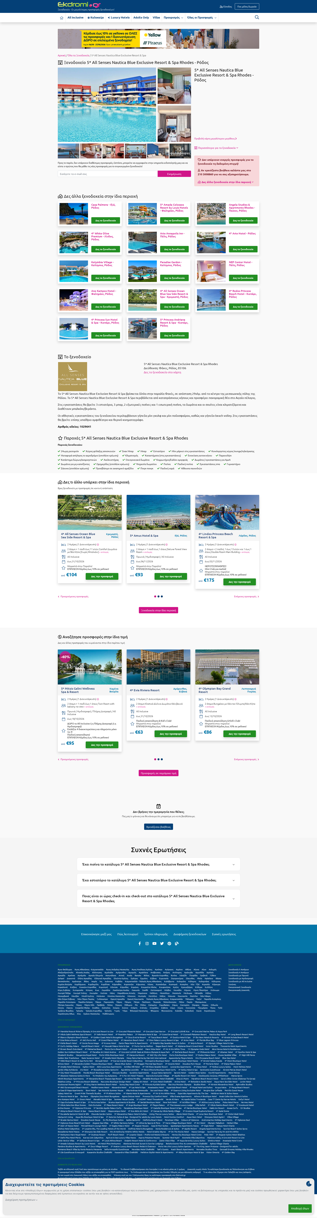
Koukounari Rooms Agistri (69, 1084)
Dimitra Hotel (214, 1140)
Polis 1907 (208, 1134)
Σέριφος (195, 1005)
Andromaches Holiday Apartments (217, 1120)
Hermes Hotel (247, 1102)
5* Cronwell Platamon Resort (194, 1034)
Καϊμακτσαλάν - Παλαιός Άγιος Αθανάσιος (143, 981)
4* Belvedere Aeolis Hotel (200, 1081)
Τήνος (212, 1007)
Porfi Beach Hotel (116, 1134)
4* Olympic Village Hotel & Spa (219, 1043)
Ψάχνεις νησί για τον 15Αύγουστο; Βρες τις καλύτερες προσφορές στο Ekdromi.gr (150, 1175)
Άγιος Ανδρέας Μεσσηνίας (117, 969)
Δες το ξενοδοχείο (105, 220)
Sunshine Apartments (139, 1072)
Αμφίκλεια (143, 972)
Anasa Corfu (232, 1108)
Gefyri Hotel (243, 1099)
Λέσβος (167, 990)
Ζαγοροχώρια (177, 978)
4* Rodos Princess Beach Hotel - (243, 293)
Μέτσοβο (199, 993)
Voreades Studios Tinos (206, 1149)
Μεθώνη (153, 993)
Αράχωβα (188, 972)
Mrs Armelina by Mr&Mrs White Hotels (127, 1131)
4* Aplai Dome (222, 1111)
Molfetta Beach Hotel (152, 1120)
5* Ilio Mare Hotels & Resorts (206, 1037)
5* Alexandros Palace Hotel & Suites (130, 1114)
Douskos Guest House (90, 1120)
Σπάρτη (134, 1007)
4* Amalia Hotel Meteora (69, 1066)
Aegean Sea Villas (100, 1123)
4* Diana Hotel (200, 1066)
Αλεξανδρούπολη (65, 972)
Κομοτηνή (103, 987)
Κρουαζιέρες (187, 987)
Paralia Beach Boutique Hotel (96, 1072)
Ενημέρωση (174, 173)
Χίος (79, 1013)
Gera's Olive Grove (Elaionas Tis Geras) (238, 1078)
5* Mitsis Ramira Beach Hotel (221, 1105)
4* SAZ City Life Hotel (157, 1055)
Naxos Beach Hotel (97, 1111)
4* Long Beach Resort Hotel (240, 1034)
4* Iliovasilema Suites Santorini (104, 1069)
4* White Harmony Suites (122, 1123)
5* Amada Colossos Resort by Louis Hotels (76, 1143)
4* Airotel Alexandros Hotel (220, 1084)
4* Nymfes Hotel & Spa (245, 1052)
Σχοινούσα (190, 1007)
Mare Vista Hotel (152, 1049)
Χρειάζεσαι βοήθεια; (158, 826)
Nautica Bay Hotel (217, 1034)
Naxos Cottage (198, 1131)
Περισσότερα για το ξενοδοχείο (216, 147)
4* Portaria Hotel (211, 1063)
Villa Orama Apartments (181, 1096)
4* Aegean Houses (140, 1125)
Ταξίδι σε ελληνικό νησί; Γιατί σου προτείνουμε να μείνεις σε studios (88, 1169)
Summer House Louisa (124, 1099)
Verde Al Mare (172, 1099)
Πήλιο (181, 1002)
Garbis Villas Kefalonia (68, 1069)
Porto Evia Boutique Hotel (181, 1055)
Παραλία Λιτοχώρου (67, 1002)
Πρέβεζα (101, 1005)
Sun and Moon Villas (159, 1090)
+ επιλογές (103, 552)
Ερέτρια (134, 978)
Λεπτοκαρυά (156, 990)
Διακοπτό (71, 978)
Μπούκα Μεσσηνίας (116, 996)
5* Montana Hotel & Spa (146, 1034)
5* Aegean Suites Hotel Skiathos (230, 1134)
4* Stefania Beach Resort (183, 1052)
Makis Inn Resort (217, 1108)
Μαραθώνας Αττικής (126, 993)
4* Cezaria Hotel (172, 1063)
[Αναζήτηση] (257, 17)
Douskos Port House (192, 1063)
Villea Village (233, 1117)
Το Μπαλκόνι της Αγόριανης (105, 1075)
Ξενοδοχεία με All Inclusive (240, 981)
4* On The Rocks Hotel (178, 1131)
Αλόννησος (97, 972)
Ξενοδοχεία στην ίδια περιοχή (158, 610)
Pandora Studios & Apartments (71, 1146)
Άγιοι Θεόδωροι (65, 969)
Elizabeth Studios (65, 1055)
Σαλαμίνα (152, 1005)
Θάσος (218, 978)
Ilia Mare (84, 1096)
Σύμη (172, 1007)
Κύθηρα (198, 987)
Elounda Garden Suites (101, 1114)
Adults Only (141, 17)
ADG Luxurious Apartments (109, 1066)
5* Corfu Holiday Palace (68, 1046)
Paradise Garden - (171, 263)
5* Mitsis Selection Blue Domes (72, 1105)
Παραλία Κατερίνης (212, 999)
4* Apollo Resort (189, 1128)
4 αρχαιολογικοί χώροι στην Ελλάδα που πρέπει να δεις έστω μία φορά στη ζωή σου (95, 1178)
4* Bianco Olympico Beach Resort (73, 1037)
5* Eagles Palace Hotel (119, 1125)
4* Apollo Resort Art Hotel (184, 1075)
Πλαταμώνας (200, 1002)
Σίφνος (70, 1007)
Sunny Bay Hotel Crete (130, 1084)
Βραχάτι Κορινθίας (160, 975)
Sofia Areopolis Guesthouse (116, 1149)
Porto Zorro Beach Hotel (116, 1049)
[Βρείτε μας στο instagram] (147, 943)
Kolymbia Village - (102, 263)
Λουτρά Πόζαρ (64, 993)
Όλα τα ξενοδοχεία (66, 1158)
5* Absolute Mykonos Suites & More (74, 1075)
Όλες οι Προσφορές (200, 17)
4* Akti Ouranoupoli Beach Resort (73, 1087)
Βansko (138, 975)
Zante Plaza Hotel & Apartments (133, 1043)
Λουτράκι (93, 993)
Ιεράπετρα (76, 981)
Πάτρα (136, 1002)
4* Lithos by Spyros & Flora (148, 1123)
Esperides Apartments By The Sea (193, 1093)
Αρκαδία (61, 975)
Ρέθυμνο (128, 1005)
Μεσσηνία (176, 993)
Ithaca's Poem (182, 1078)
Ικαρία (94, 981)
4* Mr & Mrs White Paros (164, 1093)
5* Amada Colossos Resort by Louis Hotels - (174, 207)
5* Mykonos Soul (242, 1120)
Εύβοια (153, 978)
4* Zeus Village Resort (98, 1146)
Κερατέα (206, 984)
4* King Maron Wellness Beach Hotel (100, 1084)
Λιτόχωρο (215, 990)
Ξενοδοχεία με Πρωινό (238, 975)
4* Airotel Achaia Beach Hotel (235, 1037)
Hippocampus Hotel (117, 1111)
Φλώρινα (155, 1010)
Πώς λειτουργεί (127, 934)
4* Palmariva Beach (93, 1049)
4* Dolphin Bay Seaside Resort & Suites (167, 1043)
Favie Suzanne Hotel (91, 1058)
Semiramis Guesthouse (210, 1069)
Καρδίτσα (105, 984)
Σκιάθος (95, 1007)
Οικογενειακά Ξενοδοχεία (239, 987)
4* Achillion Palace (188, 1102)
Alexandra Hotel (119, 1087)
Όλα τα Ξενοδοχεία (78, 55)
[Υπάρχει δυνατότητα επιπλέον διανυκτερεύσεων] (98, 544)
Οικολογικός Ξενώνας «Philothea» (213, 1075)
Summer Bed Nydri (170, 1137)
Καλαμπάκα (204, 981)
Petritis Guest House (234, 1090)
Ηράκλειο (209, 978)
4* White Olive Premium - (102, 236)
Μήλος (208, 993)
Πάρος (119, 1002)
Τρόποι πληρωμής (156, 934)
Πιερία (189, 1002)
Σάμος (175, 1005)
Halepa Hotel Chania (225, 1125)
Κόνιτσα (114, 987)
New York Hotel (170, 1102)
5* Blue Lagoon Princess (227, 1040)
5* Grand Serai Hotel (168, 1034)
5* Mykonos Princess (81, 1108)
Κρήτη (176, 987)
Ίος (101, 981)
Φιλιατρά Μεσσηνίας (139, 1010)
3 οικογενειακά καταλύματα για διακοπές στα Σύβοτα (158, 1178)
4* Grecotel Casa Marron (154, 1031)
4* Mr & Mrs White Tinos (174, 1049)
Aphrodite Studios (244, 1084)
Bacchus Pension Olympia (179, 1084)
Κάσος (150, 984)
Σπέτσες (143, 1007)
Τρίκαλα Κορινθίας (94, 1010)
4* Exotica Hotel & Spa (180, 1037)
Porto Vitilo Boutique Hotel (111, 1055)
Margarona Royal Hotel (86, 1055)
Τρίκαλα (79, 1010)
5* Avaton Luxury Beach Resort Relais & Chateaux (133, 1146)
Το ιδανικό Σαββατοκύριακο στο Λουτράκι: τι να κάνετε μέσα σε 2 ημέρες (153, 1169)
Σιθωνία (214, 1005)
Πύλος (110, 1005)
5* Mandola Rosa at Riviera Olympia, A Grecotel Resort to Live (86, 1031)
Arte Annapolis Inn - (172, 235)
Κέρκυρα (216, 984)
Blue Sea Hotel (229, 1058)
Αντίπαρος (177, 972)
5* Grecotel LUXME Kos (178, 1031)
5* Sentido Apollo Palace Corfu (107, 1108)
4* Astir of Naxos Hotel (68, 1125)
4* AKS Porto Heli (88, 1040)
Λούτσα (103, 993)
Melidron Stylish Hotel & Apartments (157, 1152)
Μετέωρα (188, 993)
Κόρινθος (124, 987)
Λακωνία (136, 990)
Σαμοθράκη (164, 1005)
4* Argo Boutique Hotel (136, 1105)
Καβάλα (118, 981)
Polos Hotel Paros (230, 1102)
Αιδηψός (212, 969)
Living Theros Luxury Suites (161, 1114)
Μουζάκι (75, 996)
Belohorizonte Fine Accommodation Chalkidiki (186, 1143)
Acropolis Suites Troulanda (193, 1099)
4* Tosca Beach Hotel (158, 1037)
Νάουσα (171, 996)
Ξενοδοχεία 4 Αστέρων (238, 972)
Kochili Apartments (217, 1072)
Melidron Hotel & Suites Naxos (224, 1093)
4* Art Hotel (199, 1123)
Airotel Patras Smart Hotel (235, 1069)
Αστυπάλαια (111, 975)
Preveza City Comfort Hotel (155, 1096)
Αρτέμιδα (82, 975)
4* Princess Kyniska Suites (154, 1084)
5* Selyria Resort (195, 1043)
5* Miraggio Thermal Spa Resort (148, 1063)
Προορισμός (172, 17)
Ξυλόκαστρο (102, 999)
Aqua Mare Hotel (194, 1117)
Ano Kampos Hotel (66, 1099)
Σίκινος (61, 1007)
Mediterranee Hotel (100, 1087)
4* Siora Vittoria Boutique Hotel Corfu (158, 1069)
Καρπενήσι (129, 984)
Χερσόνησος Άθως (66, 1013)
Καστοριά (173, 984)
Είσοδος (227, 6)
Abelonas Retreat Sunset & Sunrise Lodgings (143, 1143)
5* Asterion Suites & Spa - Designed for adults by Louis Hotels (133, 1117)
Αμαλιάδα (109, 972)
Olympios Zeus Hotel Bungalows (105, 1096)
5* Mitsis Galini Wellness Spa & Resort (74, 1034)
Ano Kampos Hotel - (103, 292)
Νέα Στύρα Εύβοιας (66, 999)
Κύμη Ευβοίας (64, 990)
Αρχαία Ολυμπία (95, 975)
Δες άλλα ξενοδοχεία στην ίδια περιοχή (226, 182)
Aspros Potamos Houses (149, 1137)
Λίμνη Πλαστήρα (200, 990)
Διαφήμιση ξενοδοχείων (190, 934)
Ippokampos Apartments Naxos (185, 1125)
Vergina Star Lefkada (212, 1090)
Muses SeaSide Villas (227, 1055)
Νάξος (162, 996)
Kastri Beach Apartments (182, 1149)
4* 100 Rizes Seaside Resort (155, 1066)
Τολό (220, 1007)
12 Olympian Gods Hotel (198, 1049)
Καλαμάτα (181, 981)
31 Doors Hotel (84, 1099)
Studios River (200, 1084)
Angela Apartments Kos (210, 1128)
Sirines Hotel (63, 1063)
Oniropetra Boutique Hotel (157, 1060)
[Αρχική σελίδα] (62, 17)
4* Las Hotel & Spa (137, 1087)
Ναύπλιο (194, 996)
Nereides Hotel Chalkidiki (143, 1149)
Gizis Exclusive (94, 1105)
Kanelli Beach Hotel (90, 1046)
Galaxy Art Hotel (140, 1081)
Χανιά (198, 1010)
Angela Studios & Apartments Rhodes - (242, 207)
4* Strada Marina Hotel (68, 1120)
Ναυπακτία (182, 996)
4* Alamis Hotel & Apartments (136, 1093)
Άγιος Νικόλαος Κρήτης (142, 969)
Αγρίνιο (179, 969)
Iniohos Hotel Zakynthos (68, 1128)
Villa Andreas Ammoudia (137, 1090)
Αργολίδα (199, 972)
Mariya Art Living (65, 1117)
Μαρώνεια (142, 993)
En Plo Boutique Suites (113, 1120)
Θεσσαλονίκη (64, 981)
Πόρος (79, 1005)
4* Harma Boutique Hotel (195, 1108)
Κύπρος (89, 990)
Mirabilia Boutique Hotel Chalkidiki (158, 1078)
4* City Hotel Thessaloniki (69, 1072)
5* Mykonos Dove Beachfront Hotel (74, 1123)
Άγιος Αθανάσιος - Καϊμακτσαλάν (89, 969)
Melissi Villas (232, 1123)
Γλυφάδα (193, 975)
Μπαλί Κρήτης (88, 996)
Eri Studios (245, 1108)
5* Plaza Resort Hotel (113, 1105)
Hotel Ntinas (234, 1072)
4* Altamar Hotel (225, 1052)
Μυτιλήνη (153, 996)
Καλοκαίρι (97, 17)
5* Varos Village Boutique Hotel (177, 1123)
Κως (97, 990)
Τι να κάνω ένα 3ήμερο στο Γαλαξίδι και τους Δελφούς (227, 1172)
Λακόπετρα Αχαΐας (121, 990)
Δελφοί (61, 978)
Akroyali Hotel (101, 1060)
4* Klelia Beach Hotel (67, 1043)
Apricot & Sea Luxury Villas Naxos (121, 1137)
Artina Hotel (180, 1081)
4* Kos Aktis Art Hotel (138, 1111)
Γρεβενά (203, 975)
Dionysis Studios (119, 1072)
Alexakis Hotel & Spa (102, 1099)
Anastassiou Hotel (156, 1087)
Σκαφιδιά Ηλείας (82, 1007)
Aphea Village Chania (219, 1143)
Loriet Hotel (245, 1081)
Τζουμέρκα (203, 1007)
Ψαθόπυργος (108, 1013)
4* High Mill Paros (247, 1055)
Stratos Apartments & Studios (121, 1102)
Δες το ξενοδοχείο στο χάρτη (162, 372)
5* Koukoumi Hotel (245, 1105)
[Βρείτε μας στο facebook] (140, 943)
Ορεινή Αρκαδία (117, 999)
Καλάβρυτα (169, 981)
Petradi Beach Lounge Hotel (94, 1125)
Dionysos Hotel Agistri (215, 1117)
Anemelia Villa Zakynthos (193, 1137)
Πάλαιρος (189, 999)
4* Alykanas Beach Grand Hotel (189, 1046)
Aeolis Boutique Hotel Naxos (185, 1060)
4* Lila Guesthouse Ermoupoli (71, 1152)
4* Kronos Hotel (109, 1043)
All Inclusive (76, 17)
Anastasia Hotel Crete (232, 1140)
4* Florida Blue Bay (205, 1040)
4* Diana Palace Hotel (231, 1063)
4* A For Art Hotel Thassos (131, 1075)
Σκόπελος (106, 1007)
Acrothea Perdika (132, 1078)
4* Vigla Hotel (207, 1125)
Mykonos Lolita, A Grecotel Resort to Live (226, 1137)
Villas (156, 17)
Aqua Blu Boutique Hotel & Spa (90, 1117)
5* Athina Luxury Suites (209, 1102)
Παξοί (198, 999)
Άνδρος (166, 972)
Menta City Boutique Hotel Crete (187, 1134)
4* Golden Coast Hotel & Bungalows (107, 1037)
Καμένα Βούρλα (65, 984)
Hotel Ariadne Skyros (156, 1131)
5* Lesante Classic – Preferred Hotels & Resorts (148, 1134)
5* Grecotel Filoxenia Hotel (128, 1031)
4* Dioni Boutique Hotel (236, 1060)
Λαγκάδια (106, 990)
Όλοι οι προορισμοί (66, 1019)
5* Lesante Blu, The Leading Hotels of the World (104, 1128)
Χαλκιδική (189, 1010)
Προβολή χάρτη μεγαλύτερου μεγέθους (214, 138)
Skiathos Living (64, 1081)
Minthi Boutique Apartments (71, 1078)
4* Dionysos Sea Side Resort (94, 1131)
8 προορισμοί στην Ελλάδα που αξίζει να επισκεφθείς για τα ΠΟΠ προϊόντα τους (93, 1172)
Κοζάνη (73, 987)
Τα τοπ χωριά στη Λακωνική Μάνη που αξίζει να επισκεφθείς (84, 1175)
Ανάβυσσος (156, 972)
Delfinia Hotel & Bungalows (140, 1128)
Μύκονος (131, 996)
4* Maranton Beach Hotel (132, 1040)
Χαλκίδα (178, 1010)
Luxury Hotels (120, 17)
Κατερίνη (184, 984)
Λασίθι (145, 990)
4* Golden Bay (228, 1152)
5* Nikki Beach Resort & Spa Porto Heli (75, 1060)
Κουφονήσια (164, 987)
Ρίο (136, 1005)
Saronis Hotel (180, 1072)
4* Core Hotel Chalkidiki (161, 1081)
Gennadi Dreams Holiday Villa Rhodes (236, 1149)
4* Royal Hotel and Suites (201, 1087)
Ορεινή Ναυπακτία (135, 999)
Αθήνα (188, 969)
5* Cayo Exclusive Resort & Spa (72, 1102)
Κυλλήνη (209, 987)
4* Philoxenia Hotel (206, 1052)
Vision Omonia (212, 1152)
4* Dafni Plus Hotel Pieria (69, 1137)
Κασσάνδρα (161, 984)
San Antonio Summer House (110, 1090)
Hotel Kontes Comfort (174, 1117)
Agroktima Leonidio (130, 1069)
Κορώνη (135, 987)
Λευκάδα (177, 990)
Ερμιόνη (144, 978)
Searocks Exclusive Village (157, 1075)
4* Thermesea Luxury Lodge (180, 1105)
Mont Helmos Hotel (242, 1066)
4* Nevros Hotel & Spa (68, 1096)
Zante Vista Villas (167, 1140)
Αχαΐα (129, 975)
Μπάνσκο (101, 996)
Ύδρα (124, 1010)
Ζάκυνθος (190, 978)
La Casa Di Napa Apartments (70, 1090)
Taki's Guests (162, 1149)
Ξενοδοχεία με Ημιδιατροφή (240, 978)
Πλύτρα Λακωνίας (65, 1005)
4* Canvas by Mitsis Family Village (165, 1111)
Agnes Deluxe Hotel (131, 1096)
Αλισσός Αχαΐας (82, 972)
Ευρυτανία (163, 978)
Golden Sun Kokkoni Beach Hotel (72, 1052)
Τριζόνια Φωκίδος (65, 1010)
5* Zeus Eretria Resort (135, 1037)
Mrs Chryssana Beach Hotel (207, 1058)
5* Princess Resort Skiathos (86, 1081)
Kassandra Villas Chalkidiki (126, 1152)
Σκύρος (116, 1007)
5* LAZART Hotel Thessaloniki (150, 1099)
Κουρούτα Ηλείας (149, 987)
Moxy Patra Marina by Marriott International (146, 1058)
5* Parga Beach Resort (239, 1087)
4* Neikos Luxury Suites (220, 1066)
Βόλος (146, 975)
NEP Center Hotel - (240, 263)
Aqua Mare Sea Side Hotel (225, 1081)
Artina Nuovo (64, 1108)
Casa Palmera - (103, 206)
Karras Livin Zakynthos (93, 1137)
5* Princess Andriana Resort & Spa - (174, 322)
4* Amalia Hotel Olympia (113, 1058)
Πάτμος (128, 1002)
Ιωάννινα (109, 981)
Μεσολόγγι (165, 993)
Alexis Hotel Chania (185, 1114)
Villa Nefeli (200, 1105)
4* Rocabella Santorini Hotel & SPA (73, 1114)
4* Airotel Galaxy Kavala (211, 1060)
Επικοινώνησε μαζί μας (96, 934)
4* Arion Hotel (187, 1040)
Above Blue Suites (123, 1063)
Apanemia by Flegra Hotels (181, 1058)
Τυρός (117, 1010)
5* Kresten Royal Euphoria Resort (198, 1111)
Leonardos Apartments (180, 1066)
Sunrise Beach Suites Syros (235, 1128)
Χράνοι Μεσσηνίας (91, 1013)
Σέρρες (205, 1005)
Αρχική (62, 55)
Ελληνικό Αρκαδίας (102, 978)
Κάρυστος (140, 984)
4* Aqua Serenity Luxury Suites (191, 1140)
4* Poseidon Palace (124, 1034)
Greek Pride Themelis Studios (88, 1093)
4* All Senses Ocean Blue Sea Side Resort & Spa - (174, 293)
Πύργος (118, 1005)
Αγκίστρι (158, 969)
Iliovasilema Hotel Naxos (68, 1131)
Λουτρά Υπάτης (80, 993)
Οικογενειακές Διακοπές (238, 990)
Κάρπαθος (116, 984)
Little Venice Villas (66, 1140)
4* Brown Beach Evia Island (70, 1049)
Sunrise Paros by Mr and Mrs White (223, 1131)
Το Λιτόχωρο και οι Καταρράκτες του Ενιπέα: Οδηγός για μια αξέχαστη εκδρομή (166, 1172)
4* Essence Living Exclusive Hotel (186, 1090)
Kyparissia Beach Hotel (177, 1087)
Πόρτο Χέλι (89, 1005)
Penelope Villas (172, 1120)
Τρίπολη (108, 1010)
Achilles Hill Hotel (132, 1066)
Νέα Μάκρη (205, 996)
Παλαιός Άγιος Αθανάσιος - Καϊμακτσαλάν (164, 999)
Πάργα (98, 1002)
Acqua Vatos (220, 1087)
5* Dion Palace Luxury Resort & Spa (162, 1040)
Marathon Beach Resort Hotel (204, 1078)
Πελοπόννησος (169, 1002)
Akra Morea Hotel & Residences (226, 1049)
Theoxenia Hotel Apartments (233, 1046)
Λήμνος (187, 990)
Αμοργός (132, 972)
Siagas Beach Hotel (164, 1046)
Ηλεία (199, 978)
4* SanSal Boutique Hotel (149, 1102)
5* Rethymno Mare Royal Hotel (72, 1134)
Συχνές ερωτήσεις (224, 934)
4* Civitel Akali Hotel (234, 1114)
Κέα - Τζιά (195, 984)
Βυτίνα (174, 975)
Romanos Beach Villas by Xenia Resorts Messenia (80, 1149)
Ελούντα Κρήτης (121, 978)
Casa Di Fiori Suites (159, 1125)
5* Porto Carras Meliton (142, 1046)
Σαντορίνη (184, 1005)
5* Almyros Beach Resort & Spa (72, 1111)
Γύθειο (213, 975)
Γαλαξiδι (183, 975)
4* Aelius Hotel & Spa (187, 1069)
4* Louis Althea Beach (112, 1140)
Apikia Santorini (133, 1120)
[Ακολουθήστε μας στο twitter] (162, 943)
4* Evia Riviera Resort (67, 1040)
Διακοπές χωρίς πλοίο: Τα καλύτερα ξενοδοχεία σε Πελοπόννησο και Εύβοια (221, 1169)
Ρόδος (143, 1005)
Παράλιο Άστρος (85, 1002)
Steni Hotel (91, 1090)
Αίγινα (196, 969)
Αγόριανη (169, 969)
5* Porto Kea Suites (97, 1102)
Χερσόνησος (209, 1010)
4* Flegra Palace (157, 1105)
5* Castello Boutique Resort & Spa (166, 1108)
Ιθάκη (86, 981)
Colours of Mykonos (190, 1120)
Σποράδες (154, 1007)
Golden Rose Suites (197, 1072)
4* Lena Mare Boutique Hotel (209, 1114)
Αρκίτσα (71, 975)
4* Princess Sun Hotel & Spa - (105, 321)
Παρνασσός (109, 1002)
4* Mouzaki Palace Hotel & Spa (115, 1046)
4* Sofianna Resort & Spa (88, 1140)
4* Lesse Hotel (136, 1049)
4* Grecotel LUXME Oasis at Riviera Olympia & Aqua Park (144, 1052)
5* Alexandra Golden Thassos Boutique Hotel (92, 1063)
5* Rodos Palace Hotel (206, 1055)
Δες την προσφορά (102, 576)
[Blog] (177, 943)
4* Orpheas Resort (96, 1134)
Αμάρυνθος (121, 972)
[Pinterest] (169, 943)
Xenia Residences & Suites (167, 1128)
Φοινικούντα (166, 1010)
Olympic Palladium (216, 1123)
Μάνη (112, 993)
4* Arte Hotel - (242, 233)
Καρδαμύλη (93, 984)
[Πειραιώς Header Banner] (158, 38)
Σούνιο (125, 1007)
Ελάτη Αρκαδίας (85, 978)
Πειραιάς (157, 1002)
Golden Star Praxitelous (68, 1058)
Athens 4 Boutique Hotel (205, 1096)
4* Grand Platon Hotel (108, 1040)
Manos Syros (236, 1075)
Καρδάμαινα (80, 984)
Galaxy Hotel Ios (65, 1093)
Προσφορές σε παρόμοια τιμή (158, 773)
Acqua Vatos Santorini (161, 1072)
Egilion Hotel (88, 1066)
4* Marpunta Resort (136, 1055)
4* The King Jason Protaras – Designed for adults (216, 1146)
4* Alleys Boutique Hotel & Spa (190, 1152)
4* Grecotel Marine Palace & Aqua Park (209, 1031)
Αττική (121, 975)
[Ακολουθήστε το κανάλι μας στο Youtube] (154, 943)
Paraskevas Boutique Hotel (136, 1108)
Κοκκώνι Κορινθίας (87, 987)
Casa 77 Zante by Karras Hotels (222, 1099)
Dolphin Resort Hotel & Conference (140, 1140)
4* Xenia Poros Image (89, 1043)
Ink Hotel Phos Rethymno (109, 1143)
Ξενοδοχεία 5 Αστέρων (238, 969)
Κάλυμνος (216, 981)
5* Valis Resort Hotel (103, 1034)
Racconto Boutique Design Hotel (116, 1081)
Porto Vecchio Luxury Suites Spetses (174, 1146)
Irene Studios (212, 1046)
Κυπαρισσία (78, 990)
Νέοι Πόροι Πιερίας (85, 999)
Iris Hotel (84, 1069)
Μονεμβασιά (63, 996)
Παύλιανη (146, 1002)
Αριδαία (210, 972)
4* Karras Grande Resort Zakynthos (126, 1060)
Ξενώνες (232, 984)
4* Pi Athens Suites (112, 1093)
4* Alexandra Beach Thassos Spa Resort (104, 1078)
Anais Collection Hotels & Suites (233, 1096)
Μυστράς (142, 996)
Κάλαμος (192, 981)
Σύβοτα (164, 1007)
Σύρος (180, 1007)
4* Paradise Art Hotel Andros (103, 1052)
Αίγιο (204, 969)
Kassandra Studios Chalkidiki (99, 1152)
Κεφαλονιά (63, 987)
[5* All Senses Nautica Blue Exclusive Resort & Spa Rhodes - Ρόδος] (107, 104)
